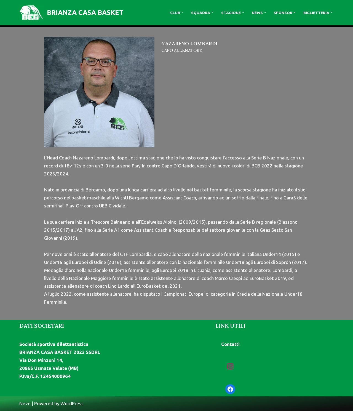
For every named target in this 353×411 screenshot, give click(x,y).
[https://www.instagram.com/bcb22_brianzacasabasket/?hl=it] (230, 366)
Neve (25, 403)
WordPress (72, 403)
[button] (182, 13)
